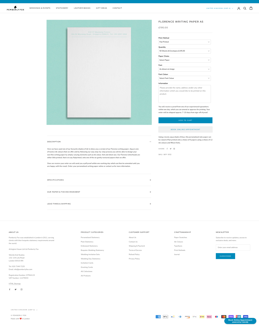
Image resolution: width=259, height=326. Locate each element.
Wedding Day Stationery (90, 259)
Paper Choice (164, 56)
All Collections (86, 271)
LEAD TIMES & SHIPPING (59, 204)
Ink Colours (178, 242)
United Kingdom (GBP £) (218, 8)
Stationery (62, 8)
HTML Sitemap (15, 283)
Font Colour (163, 74)
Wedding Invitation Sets (90, 254)
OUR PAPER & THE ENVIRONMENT (63, 192)
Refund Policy (134, 254)
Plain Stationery (87, 242)
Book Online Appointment (185, 129)
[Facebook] (167, 149)
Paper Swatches (180, 237)
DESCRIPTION (54, 142)
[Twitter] (170, 149)
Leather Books (82, 8)
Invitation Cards (87, 263)
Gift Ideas (101, 8)
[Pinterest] (174, 149)
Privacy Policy (134, 259)
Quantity (162, 47)
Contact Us (133, 242)
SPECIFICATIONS (55, 180)
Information (163, 83)
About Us (132, 237)
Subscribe (225, 256)
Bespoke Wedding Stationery (92, 250)
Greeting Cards (87, 267)
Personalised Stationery (90, 237)
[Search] (244, 8)
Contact (117, 8)
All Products (86, 276)
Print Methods (179, 250)
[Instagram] (21, 289)
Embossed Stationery (89, 246)
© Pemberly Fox (18, 315)
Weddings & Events (39, 8)
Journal (177, 254)
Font (160, 65)
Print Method (164, 38)
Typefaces (178, 246)
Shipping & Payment (137, 246)
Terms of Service (135, 250)
